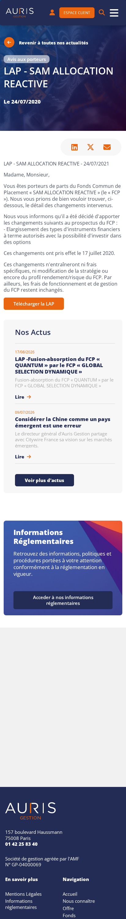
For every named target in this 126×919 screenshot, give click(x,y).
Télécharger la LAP (33, 303)
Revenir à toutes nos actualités (53, 42)
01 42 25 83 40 (21, 843)
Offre (68, 907)
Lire (20, 396)
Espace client (77, 12)
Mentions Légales (23, 893)
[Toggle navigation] (114, 13)
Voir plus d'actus (44, 479)
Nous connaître (79, 900)
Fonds (69, 914)
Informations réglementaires (21, 903)
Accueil (70, 893)
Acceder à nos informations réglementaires (63, 599)
